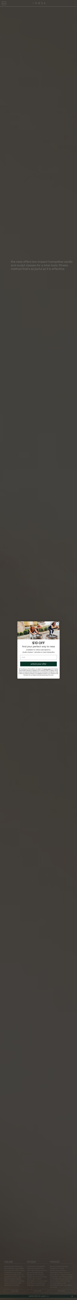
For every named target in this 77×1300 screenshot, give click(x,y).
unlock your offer (38, 664)
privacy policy (47, 669)
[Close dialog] (57, 623)
